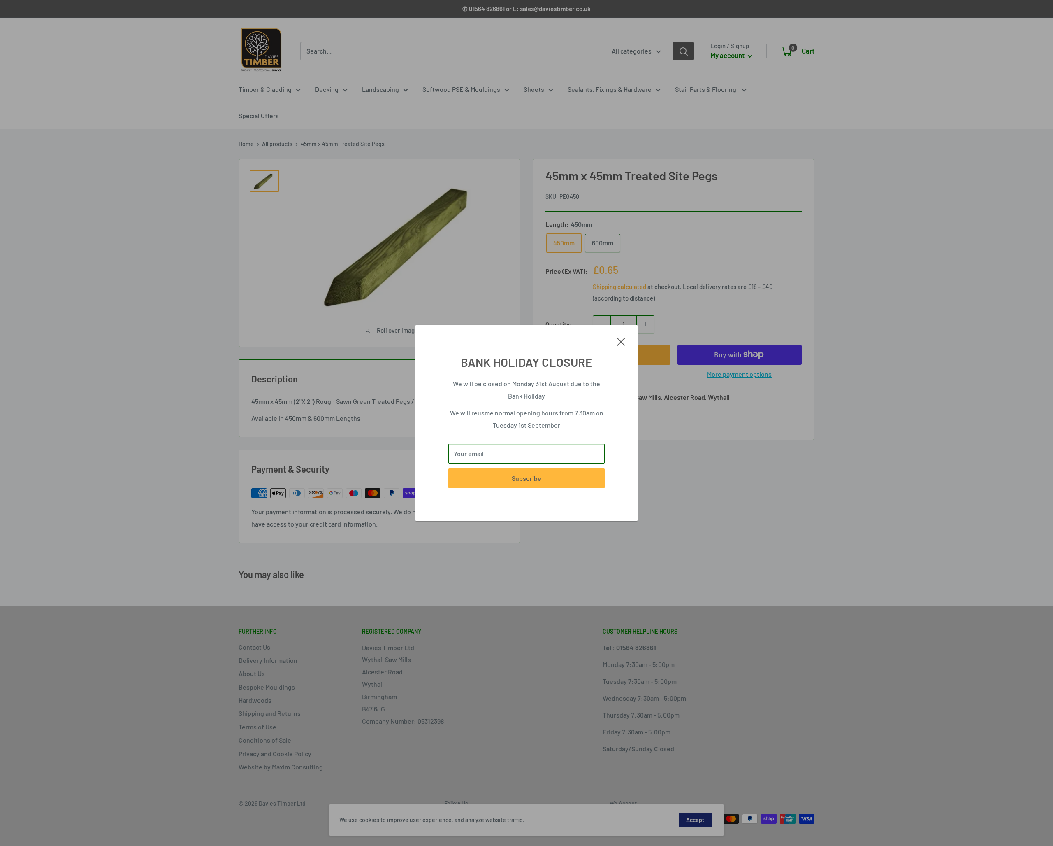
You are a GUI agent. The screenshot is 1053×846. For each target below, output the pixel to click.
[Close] (621, 341)
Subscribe (526, 478)
